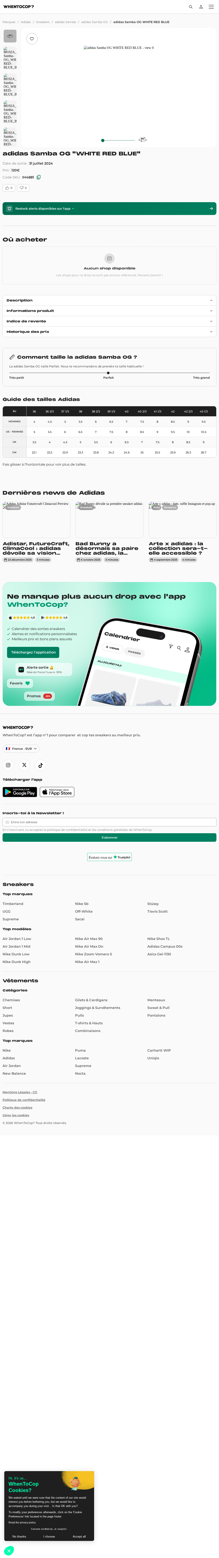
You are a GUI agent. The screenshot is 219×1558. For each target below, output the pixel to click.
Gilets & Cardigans (91, 1000)
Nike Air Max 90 (89, 939)
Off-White (84, 911)
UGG (6, 911)
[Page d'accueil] (18, 7)
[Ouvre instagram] (8, 765)
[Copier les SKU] (38, 177)
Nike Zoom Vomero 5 (93, 954)
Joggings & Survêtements (97, 1008)
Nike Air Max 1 (87, 962)
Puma (80, 1050)
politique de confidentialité (67, 830)
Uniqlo (153, 1058)
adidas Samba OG (94, 22)
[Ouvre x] (24, 765)
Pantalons (156, 1015)
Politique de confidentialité (24, 1100)
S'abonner (110, 837)
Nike (7, 1050)
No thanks (19, 1536)
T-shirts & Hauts (89, 1023)
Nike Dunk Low (16, 954)
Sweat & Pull (158, 1008)
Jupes (8, 1015)
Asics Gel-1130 (159, 954)
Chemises (11, 1000)
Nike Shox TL (158, 939)
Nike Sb (82, 904)
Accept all (79, 1536)
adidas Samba (65, 22)
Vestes (8, 1023)
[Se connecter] (201, 7)
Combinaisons (87, 1031)
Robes (8, 1031)
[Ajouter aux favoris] (32, 38)
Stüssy (153, 904)
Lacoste (82, 1058)
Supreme (11, 919)
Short (7, 1008)
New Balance (14, 1073)
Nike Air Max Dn (89, 946)
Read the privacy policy (22, 1522)
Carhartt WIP (159, 1050)
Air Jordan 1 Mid (16, 946)
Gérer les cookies (16, 1115)
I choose (49, 1536)
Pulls (79, 1015)
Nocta (80, 1073)
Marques (9, 22)
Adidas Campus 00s (164, 946)
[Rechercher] (190, 7)
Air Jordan (12, 1066)
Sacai (79, 919)
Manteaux (156, 1000)
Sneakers (43, 22)
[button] (9, 1551)
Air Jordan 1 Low (17, 939)
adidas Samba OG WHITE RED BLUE (141, 22)
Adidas (26, 22)
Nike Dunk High (17, 962)
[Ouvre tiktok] (40, 765)
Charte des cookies (17, 1107)
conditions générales (112, 830)
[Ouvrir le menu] (211, 7)
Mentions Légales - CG (20, 1092)
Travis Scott (157, 911)
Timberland (13, 904)
